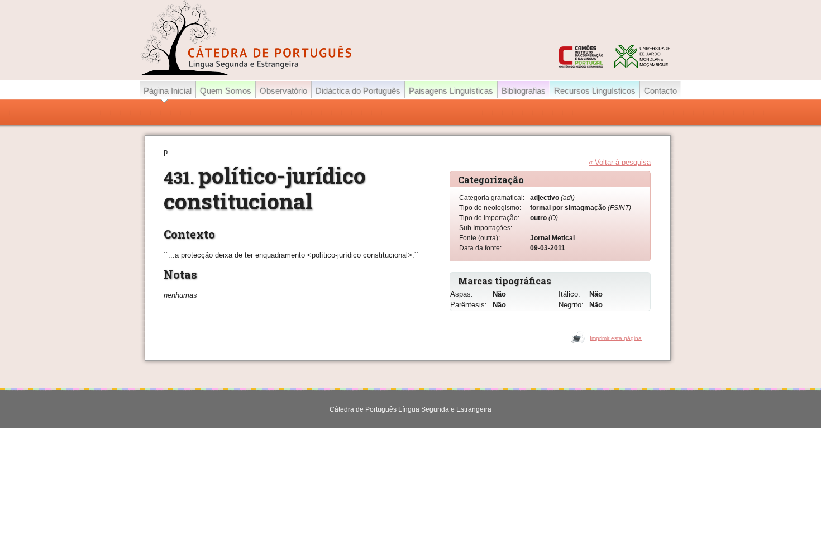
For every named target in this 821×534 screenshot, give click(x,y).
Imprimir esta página (616, 338)
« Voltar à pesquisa (620, 162)
